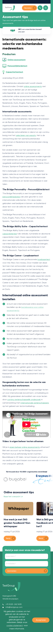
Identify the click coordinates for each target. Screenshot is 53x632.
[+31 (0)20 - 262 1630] (40, 7)
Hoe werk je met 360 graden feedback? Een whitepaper (17, 523)
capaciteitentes (9, 234)
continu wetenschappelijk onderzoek (24, 400)
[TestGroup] (10, 8)
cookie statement (15, 625)
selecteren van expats (26, 135)
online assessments (33, 86)
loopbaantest (43, 259)
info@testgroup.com (14, 607)
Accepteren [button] (41, 620)
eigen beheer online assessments (25, 447)
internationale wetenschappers (35, 403)
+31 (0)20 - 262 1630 (14, 604)
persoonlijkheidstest (11, 197)
